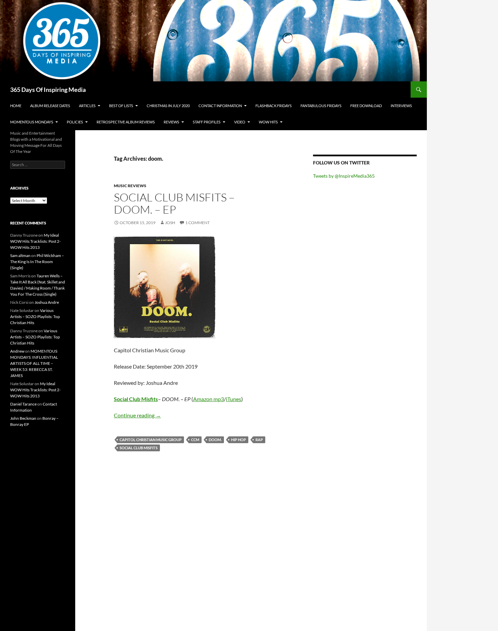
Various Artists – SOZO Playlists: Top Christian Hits (35, 316)
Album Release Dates (50, 105)
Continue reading (137, 415)
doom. (215, 439)
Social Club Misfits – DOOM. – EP (174, 203)
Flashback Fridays (273, 105)
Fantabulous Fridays (320, 105)
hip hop (238, 439)
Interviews (401, 105)
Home (15, 105)
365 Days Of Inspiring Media (48, 89)
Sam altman (20, 255)
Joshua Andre (47, 302)
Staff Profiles (207, 122)
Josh (170, 222)
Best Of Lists (121, 105)
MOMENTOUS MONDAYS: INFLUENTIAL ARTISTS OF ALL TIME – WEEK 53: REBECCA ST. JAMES (34, 363)
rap (259, 439)
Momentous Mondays (31, 122)
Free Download (366, 105)
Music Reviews (130, 185)
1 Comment (197, 222)
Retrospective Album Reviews (126, 122)
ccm (195, 439)
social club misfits (139, 448)
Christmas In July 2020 (168, 105)
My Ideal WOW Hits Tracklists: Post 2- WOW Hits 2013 (35, 241)
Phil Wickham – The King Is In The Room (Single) (37, 261)
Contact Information (220, 105)
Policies (75, 122)
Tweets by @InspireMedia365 (344, 176)
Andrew (17, 351)
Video (239, 122)
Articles (87, 105)
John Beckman (23, 418)
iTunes (233, 399)
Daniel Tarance (23, 404)
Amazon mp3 (208, 399)
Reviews (171, 122)
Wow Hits (268, 122)
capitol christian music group (151, 439)
